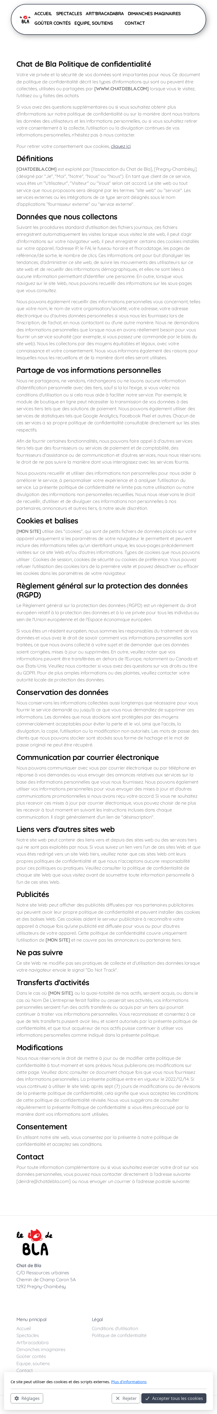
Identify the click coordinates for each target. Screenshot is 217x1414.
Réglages (30, 1398)
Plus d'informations (129, 1381)
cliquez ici (120, 146)
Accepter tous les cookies (177, 1398)
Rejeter (130, 1398)
